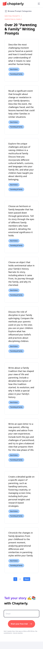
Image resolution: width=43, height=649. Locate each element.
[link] (13, 4)
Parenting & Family (13, 19)
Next (27, 579)
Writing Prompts (12, 16)
